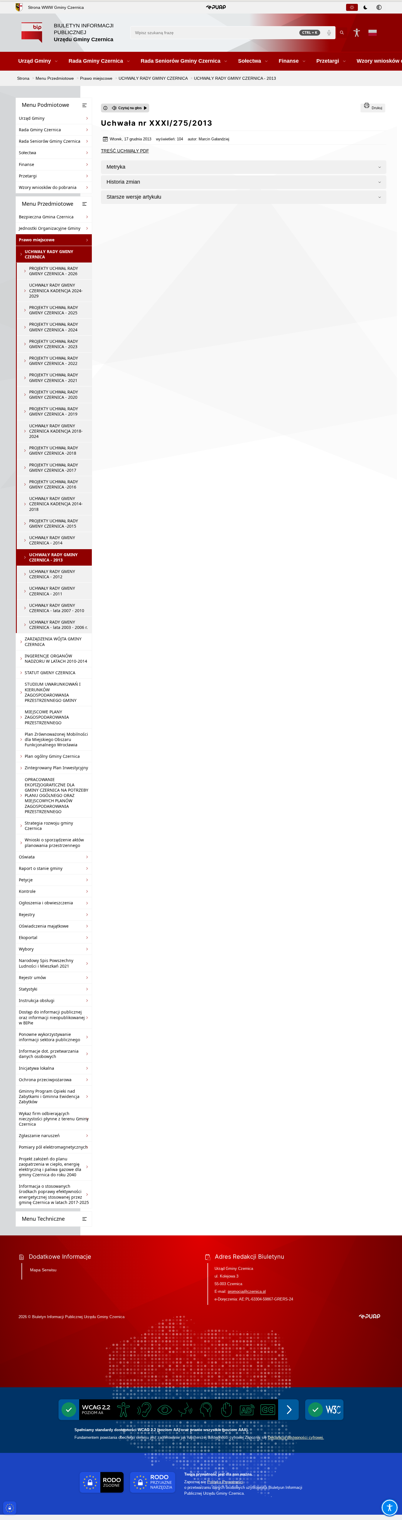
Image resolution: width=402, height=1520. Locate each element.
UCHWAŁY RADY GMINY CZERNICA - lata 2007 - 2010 (56, 607)
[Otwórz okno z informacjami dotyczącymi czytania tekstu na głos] (105, 108)
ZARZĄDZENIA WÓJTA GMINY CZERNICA (53, 641)
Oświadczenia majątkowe (44, 926)
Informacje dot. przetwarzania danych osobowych (49, 1053)
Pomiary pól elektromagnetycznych (53, 1147)
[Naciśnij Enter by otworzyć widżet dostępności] (356, 32)
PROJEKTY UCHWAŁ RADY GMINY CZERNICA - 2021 (53, 377)
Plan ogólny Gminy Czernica (52, 756)
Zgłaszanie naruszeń (39, 1135)
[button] (215, 7)
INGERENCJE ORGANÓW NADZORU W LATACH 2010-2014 (56, 658)
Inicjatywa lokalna (36, 1068)
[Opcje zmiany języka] (372, 32)
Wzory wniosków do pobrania (48, 187)
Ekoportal (28, 937)
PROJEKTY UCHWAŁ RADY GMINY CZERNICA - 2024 (53, 326)
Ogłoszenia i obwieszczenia (46, 903)
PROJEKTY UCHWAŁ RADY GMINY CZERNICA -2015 (53, 523)
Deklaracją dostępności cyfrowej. (296, 1437)
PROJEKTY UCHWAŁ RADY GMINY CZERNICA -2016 (53, 484)
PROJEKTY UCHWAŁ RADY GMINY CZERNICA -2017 (53, 467)
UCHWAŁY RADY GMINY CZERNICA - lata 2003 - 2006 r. (58, 624)
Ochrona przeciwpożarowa (45, 1079)
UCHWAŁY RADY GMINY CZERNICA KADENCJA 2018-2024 (56, 431)
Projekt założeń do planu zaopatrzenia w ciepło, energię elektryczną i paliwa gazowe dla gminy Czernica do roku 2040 (50, 1167)
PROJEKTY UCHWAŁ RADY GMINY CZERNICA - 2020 (53, 394)
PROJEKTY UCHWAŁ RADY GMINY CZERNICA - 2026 (53, 270)
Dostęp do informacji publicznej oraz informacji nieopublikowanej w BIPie (52, 1017)
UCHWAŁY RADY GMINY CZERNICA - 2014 (52, 540)
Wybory (26, 949)
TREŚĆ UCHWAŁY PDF (125, 150)
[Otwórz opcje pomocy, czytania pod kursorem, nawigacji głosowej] (390, 1508)
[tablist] (365, 7)
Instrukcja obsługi (36, 1000)
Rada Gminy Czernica (40, 129)
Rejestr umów (32, 977)
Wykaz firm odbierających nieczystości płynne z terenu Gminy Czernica (54, 1119)
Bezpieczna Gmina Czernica (46, 217)
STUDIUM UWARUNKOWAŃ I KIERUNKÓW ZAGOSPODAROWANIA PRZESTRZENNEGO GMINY (53, 692)
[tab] (352, 7)
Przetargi (28, 176)
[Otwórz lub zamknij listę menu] (84, 105)
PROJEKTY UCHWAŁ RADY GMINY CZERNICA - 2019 (53, 411)
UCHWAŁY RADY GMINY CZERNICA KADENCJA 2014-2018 (56, 504)
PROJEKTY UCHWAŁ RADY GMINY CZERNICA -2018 (53, 450)
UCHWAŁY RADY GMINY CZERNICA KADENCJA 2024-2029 (56, 290)
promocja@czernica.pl (247, 1291)
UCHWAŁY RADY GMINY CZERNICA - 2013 (53, 557)
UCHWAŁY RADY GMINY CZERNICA (49, 254)
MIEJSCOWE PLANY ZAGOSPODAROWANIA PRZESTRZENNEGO (47, 717)
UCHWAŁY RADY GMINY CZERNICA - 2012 (52, 574)
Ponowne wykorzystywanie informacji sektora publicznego (49, 1036)
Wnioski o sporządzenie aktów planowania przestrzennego (54, 842)
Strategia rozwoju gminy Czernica (49, 825)
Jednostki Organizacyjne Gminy (49, 228)
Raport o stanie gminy (40, 868)
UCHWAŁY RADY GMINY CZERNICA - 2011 (52, 590)
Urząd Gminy (31, 118)
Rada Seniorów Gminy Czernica (49, 141)
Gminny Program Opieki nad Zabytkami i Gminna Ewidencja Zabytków (49, 1096)
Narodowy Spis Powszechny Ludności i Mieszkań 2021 (46, 963)
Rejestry (27, 914)
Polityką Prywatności (225, 1482)
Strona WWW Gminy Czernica (56, 7)
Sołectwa (27, 152)
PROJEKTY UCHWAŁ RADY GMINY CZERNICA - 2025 (53, 310)
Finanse (26, 164)
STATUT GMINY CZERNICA (50, 672)
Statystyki (28, 989)
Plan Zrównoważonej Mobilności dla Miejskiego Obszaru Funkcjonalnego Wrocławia (56, 739)
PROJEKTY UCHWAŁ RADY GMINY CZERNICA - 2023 (53, 343)
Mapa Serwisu (43, 1270)
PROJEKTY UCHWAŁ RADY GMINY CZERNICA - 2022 (53, 360)
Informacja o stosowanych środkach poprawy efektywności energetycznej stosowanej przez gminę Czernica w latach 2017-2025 (54, 1194)
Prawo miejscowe (36, 239)
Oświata (27, 857)
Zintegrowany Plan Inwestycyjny (56, 767)
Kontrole (27, 891)
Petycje (26, 880)
